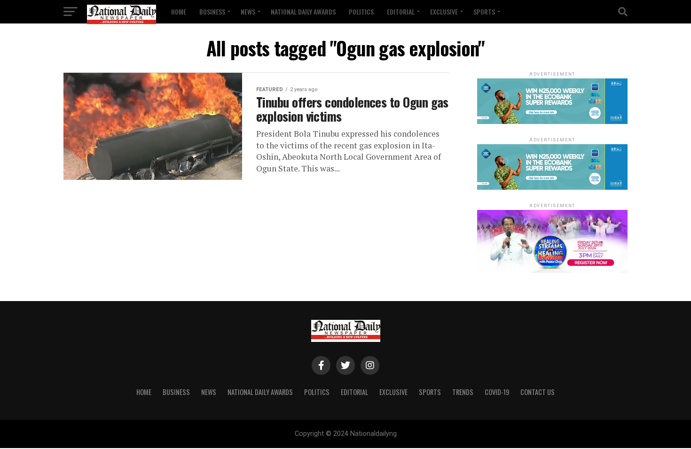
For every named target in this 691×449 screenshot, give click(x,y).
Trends (462, 392)
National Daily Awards (303, 11)
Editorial (401, 11)
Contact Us (537, 392)
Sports (484, 11)
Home (178, 11)
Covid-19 (497, 392)
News (248, 11)
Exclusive (444, 11)
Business (212, 11)
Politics (361, 11)
